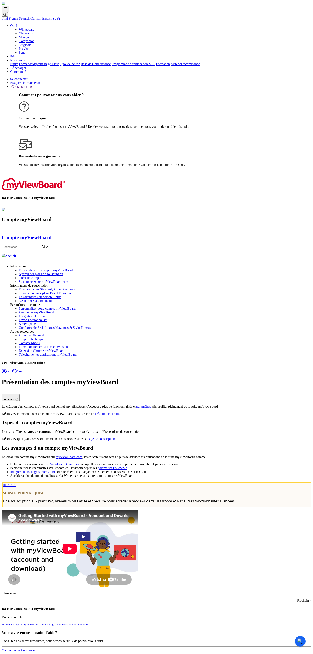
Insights (24, 48)
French (13, 18)
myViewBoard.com (69, 457)
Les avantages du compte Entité (40, 297)
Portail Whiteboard (31, 335)
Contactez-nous (21, 86)
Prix (13, 56)
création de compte (107, 413)
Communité (18, 71)
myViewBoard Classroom (63, 464)
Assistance (27, 650)
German (35, 18)
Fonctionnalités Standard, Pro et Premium (47, 289)
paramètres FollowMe (112, 468)
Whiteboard (26, 29)
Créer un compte (30, 278)
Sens (22, 52)
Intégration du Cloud (33, 316)
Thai (5, 18)
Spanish (24, 18)
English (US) (51, 18)
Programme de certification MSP (133, 64)
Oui (8, 371)
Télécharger (18, 68)
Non (20, 371)
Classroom (26, 33)
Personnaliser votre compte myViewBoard (47, 308)
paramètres (143, 406)
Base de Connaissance (96, 64)
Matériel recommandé (185, 64)
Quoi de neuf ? (70, 64)
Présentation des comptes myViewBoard (46, 270)
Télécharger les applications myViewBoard (48, 354)
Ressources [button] (17, 60)
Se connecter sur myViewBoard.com (43, 281)
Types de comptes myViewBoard (21, 624)
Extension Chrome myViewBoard (42, 350)
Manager (25, 37)
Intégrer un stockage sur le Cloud (32, 472)
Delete (10, 485)
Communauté (11, 650)
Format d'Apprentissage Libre (39, 64)
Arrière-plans (27, 324)
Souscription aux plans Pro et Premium (45, 293)
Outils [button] (14, 25)
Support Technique (31, 339)
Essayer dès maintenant (26, 83)
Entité (14, 64)
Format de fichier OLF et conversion (43, 347)
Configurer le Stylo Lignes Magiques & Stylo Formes (55, 327)
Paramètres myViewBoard (36, 312)
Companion (26, 41)
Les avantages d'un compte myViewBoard (64, 624)
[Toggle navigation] (5, 9)
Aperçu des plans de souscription (41, 274)
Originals (25, 45)
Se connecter (18, 79)
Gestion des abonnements (36, 301)
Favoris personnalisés (33, 320)
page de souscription (101, 439)
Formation (163, 64)
